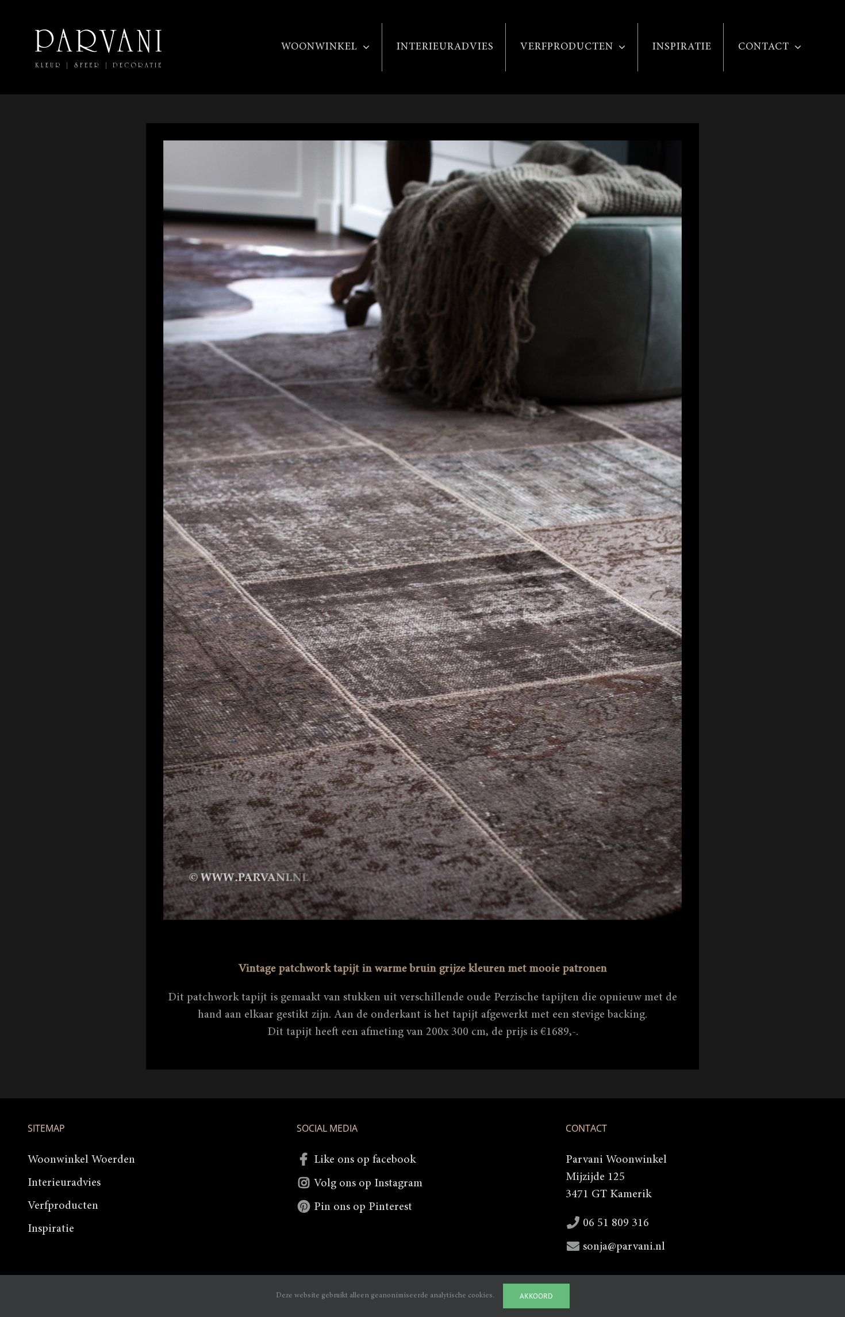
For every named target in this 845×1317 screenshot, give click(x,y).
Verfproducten (63, 1206)
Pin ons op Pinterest (363, 1207)
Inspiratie (51, 1229)
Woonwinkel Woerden (81, 1160)
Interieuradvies (64, 1183)
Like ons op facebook (365, 1160)
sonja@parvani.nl (624, 1247)
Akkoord (536, 1296)
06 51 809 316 (616, 1223)
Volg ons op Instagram (368, 1183)
